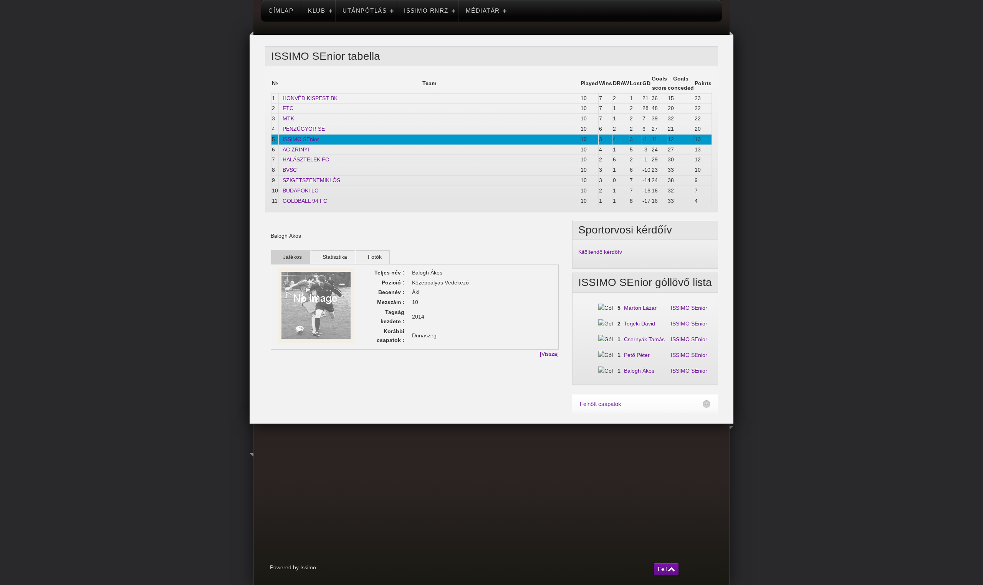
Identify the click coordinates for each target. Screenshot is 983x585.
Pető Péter (637, 355)
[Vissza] (549, 354)
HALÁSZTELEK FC (306, 159)
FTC (288, 108)
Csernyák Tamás (644, 339)
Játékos (292, 257)
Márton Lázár (640, 308)
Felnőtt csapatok (600, 404)
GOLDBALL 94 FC (305, 201)
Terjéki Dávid (639, 323)
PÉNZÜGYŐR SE (304, 129)
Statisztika (335, 257)
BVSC (290, 170)
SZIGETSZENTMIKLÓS (311, 180)
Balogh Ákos (639, 371)
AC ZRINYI (296, 149)
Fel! (662, 569)
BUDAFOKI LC (300, 190)
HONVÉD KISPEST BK (310, 98)
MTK (288, 118)
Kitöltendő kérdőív (600, 252)
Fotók (375, 257)
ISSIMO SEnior (301, 139)
